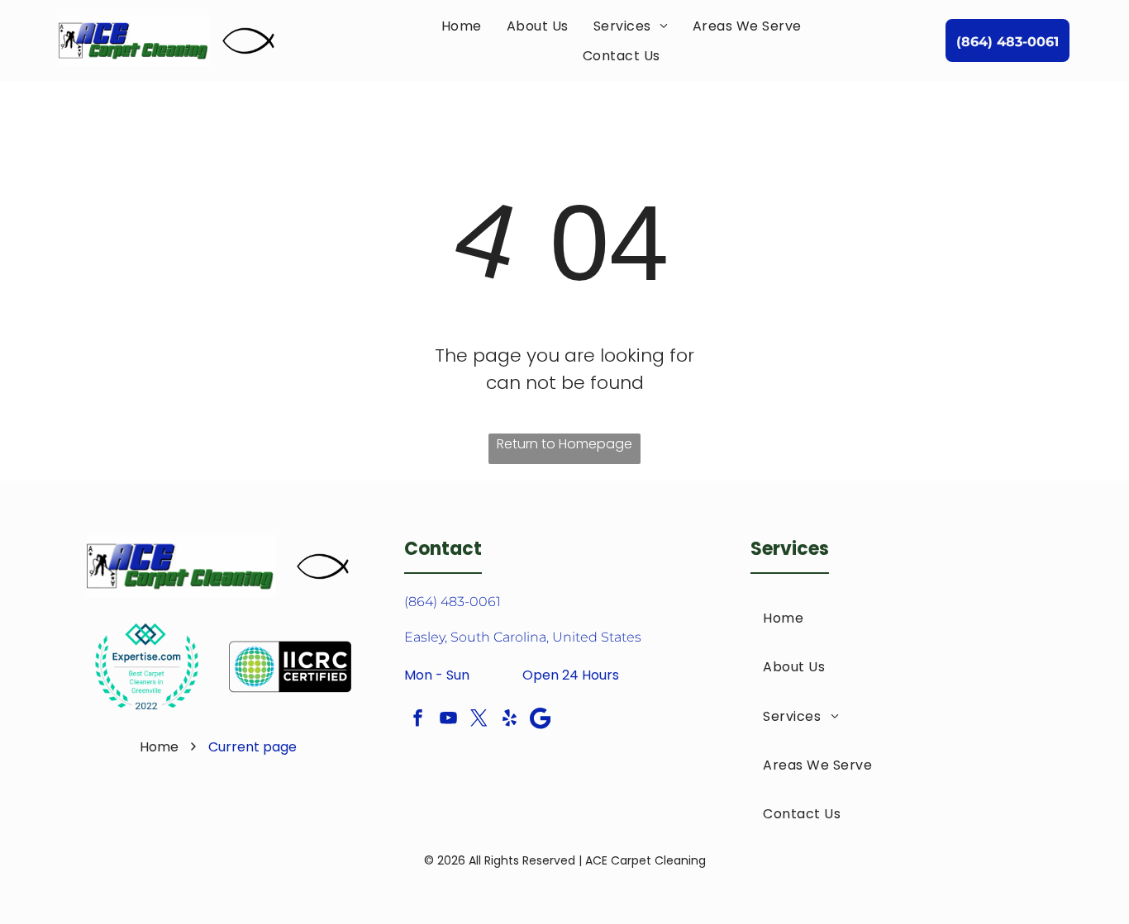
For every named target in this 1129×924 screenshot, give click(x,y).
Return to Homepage (564, 443)
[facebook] (417, 720)
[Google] (539, 720)
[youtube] (448, 720)
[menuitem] (461, 26)
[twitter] (478, 720)
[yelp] (509, 720)
